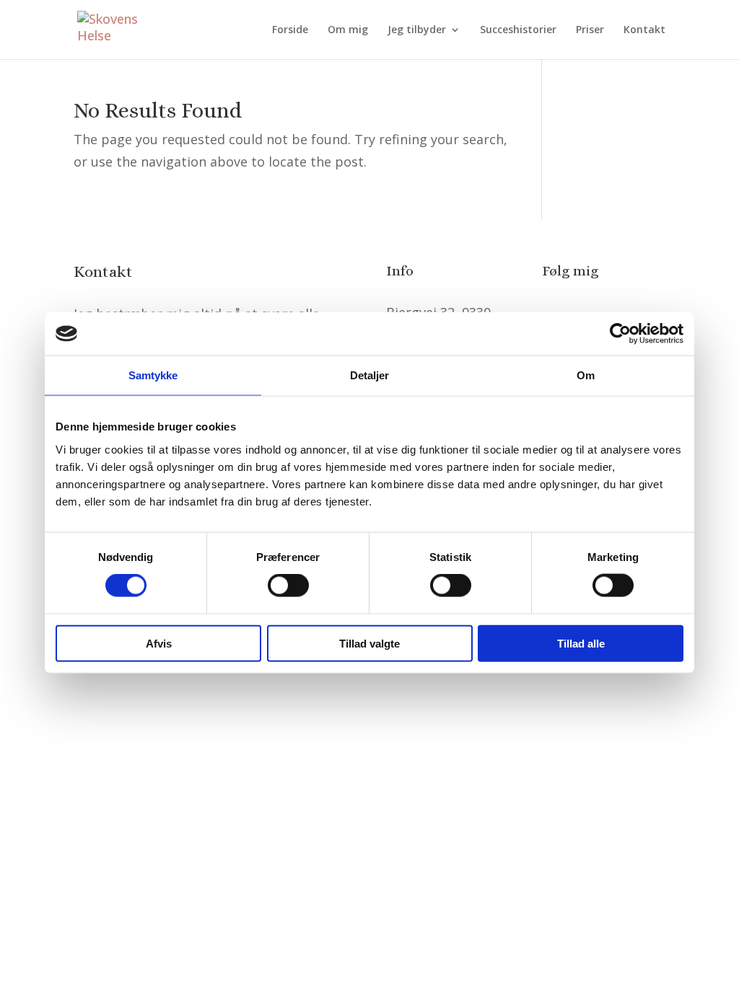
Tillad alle (581, 643)
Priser (590, 30)
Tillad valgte (369, 643)
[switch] (288, 585)
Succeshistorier (518, 30)
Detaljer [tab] (370, 375)
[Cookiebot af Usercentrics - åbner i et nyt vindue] (620, 334)
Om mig (348, 30)
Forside (290, 30)
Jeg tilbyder (417, 30)
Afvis (159, 643)
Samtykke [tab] (153, 375)
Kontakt (644, 30)
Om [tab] (586, 375)
